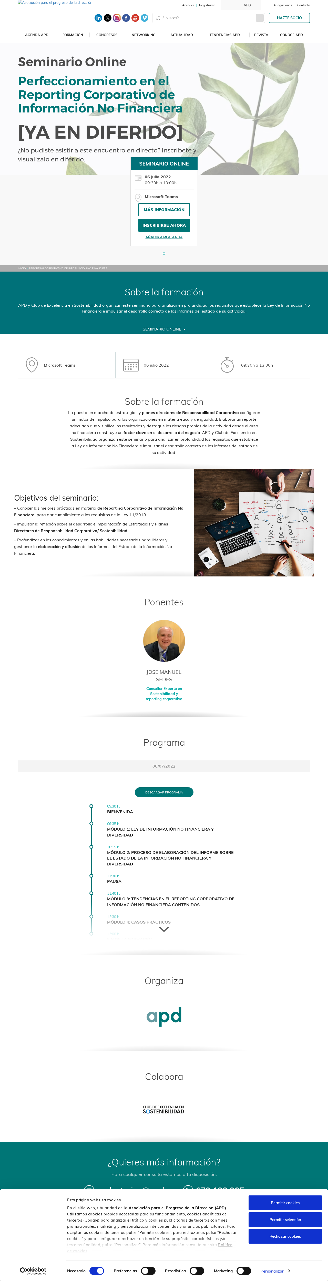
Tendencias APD (225, 35)
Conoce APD (291, 35)
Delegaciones (282, 5)
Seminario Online (162, 329)
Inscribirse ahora (164, 225)
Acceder (188, 5)
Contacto (303, 5)
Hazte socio (289, 18)
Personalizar (272, 1270)
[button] (164, 253)
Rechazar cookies (285, 1236)
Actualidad (181, 35)
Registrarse (207, 5)
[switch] (148, 1271)
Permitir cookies (285, 1202)
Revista (261, 35)
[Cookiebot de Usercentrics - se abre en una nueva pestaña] (33, 1271)
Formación (73, 35)
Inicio (22, 268)
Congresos (106, 35)
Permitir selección (285, 1219)
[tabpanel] (164, 201)
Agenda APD (36, 35)
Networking (144, 35)
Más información (164, 209)
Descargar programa (164, 792)
